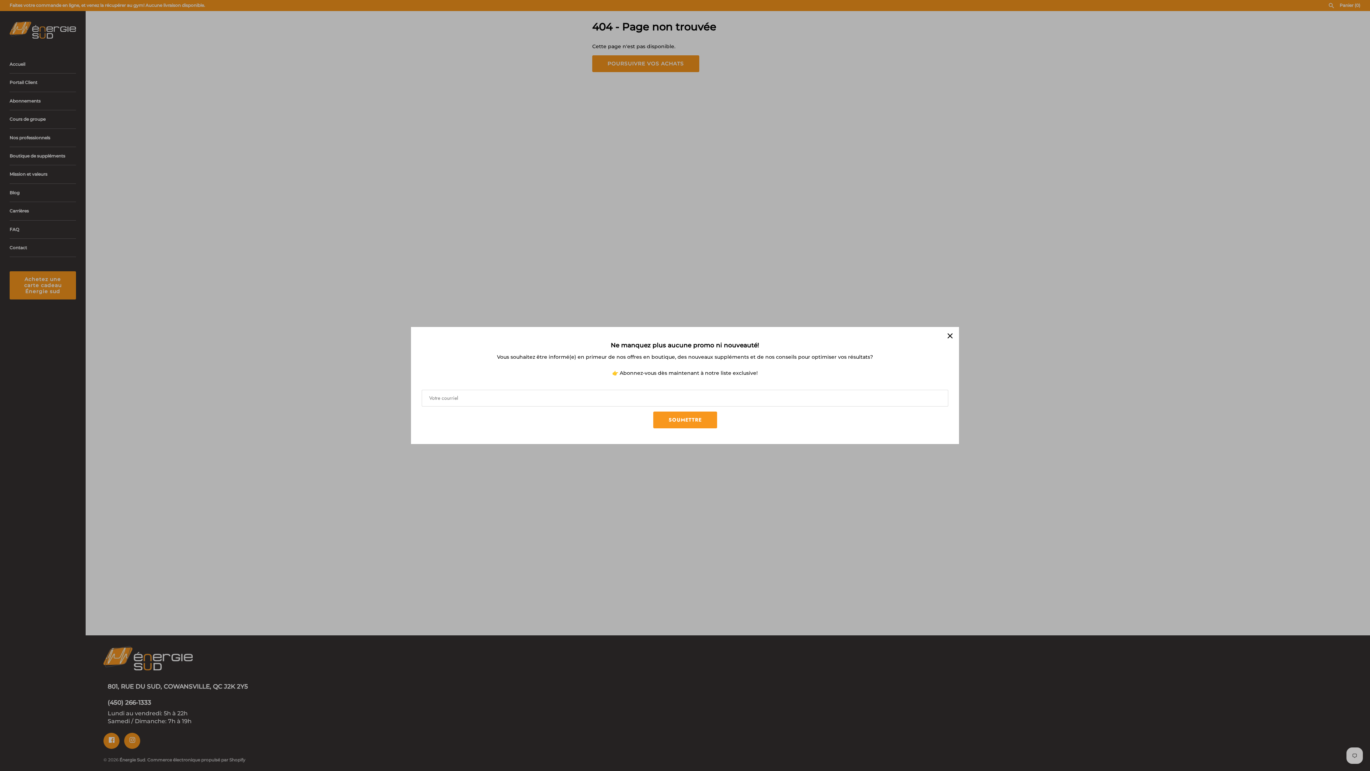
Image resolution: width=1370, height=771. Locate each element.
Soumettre (685, 419)
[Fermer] (950, 336)
